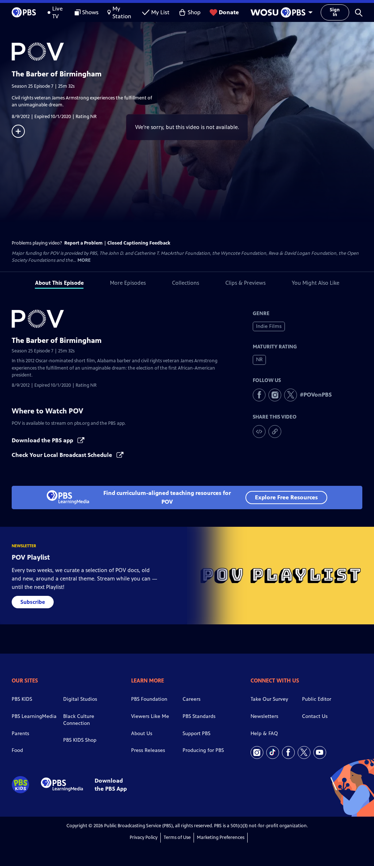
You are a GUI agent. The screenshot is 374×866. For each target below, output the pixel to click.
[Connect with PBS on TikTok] (272, 752)
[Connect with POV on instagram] (274, 395)
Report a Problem (83, 243)
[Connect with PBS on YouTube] (319, 752)
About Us (141, 733)
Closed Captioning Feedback (138, 243)
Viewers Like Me (150, 716)
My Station (121, 12)
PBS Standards (199, 716)
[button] (358, 12)
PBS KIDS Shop (79, 740)
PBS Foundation (149, 699)
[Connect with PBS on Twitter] (304, 752)
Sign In (335, 12)
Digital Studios (80, 699)
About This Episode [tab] (59, 282)
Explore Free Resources (286, 497)
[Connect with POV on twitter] (290, 395)
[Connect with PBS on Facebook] (288, 752)
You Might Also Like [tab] (315, 282)
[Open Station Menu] (280, 12)
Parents (20, 733)
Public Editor (316, 699)
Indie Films (269, 326)
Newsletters (264, 716)
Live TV (57, 12)
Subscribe (32, 601)
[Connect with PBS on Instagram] (257, 752)
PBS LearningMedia (34, 716)
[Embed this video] (259, 431)
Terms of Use (177, 837)
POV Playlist (31, 557)
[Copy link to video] (274, 431)
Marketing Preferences (220, 837)
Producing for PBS (203, 750)
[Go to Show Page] (193, 51)
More (84, 260)
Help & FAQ (264, 733)
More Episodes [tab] (128, 282)
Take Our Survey (269, 699)
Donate (229, 12)
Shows (90, 12)
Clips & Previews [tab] (245, 282)
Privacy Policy (143, 837)
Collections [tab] (185, 282)
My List (160, 12)
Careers (192, 699)
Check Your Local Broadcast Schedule (63, 454)
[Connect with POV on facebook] (259, 395)
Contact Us (315, 716)
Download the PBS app (43, 440)
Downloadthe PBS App (111, 784)
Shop (194, 12)
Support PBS (196, 733)
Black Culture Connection (78, 719)
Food (17, 750)
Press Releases (148, 750)
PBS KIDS (22, 699)
